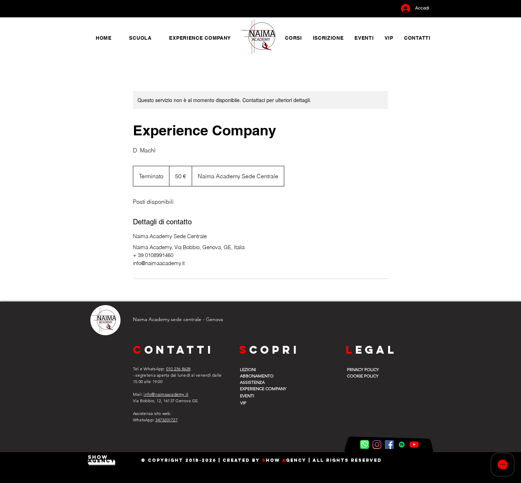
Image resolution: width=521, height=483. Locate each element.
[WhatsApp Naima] (364, 444)
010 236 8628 (178, 368)
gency (296, 460)
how (274, 460)
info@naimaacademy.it (166, 394)
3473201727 (166, 419)
